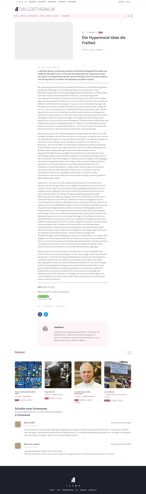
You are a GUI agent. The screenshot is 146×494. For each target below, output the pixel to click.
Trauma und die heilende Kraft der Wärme (25, 393)
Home (16, 16)
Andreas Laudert (58, 394)
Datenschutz (92, 490)
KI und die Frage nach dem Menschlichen (82, 393)
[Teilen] (40, 314)
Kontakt (52, 490)
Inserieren (32, 1)
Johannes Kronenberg (88, 396)
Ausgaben (65, 16)
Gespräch (107, 400)
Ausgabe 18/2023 (48, 306)
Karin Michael (27, 396)
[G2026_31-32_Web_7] (28, 374)
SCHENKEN (61, 1)
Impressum (83, 490)
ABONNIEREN (72, 1)
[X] (69, 485)
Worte (49, 16)
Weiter (55, 16)
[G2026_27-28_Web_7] (117, 374)
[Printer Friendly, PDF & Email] (43, 296)
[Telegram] (79, 485)
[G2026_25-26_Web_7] (87, 374)
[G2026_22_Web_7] (58, 374)
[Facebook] (66, 485)
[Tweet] (46, 314)
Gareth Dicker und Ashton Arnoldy (116, 394)
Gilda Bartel (99, 49)
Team (58, 490)
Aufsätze (23, 16)
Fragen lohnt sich (50, 392)
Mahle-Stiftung (48, 287)
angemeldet (27, 412)
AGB (77, 490)
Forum (42, 16)
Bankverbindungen (67, 490)
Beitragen (42, 1)
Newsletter (52, 1)
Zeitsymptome (33, 16)
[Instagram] (72, 485)
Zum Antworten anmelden (121, 423)
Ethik (100, 32)
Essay (46, 398)
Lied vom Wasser (109, 392)
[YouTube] (75, 485)
